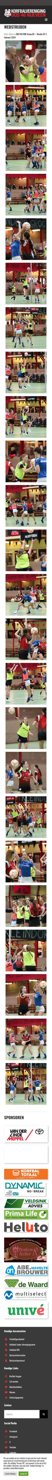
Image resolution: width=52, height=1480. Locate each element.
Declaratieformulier (17, 1355)
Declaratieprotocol (17, 1360)
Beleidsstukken (15, 1387)
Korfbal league (15, 1376)
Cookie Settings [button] (10, 1473)
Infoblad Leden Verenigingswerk (22, 1344)
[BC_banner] (26, 1146)
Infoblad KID (14, 1349)
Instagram (13, 1436)
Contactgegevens (16, 1397)
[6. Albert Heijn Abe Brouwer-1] (26, 1266)
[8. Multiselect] (25, 1291)
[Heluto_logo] (26, 1223)
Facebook (13, 1431)
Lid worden (13, 1381)
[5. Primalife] (26, 1211)
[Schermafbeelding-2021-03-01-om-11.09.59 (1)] (26, 1279)
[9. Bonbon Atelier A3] (25, 1238)
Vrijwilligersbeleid (16, 1339)
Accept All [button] (23, 1473)
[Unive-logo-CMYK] (26, 1303)
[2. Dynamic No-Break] (25, 1183)
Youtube (12, 1447)
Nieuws (12, 1392)
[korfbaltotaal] (26, 1170)
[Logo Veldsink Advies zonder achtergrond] (26, 1200)
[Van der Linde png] (26, 1126)
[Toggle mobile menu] (46, 19)
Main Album (9, 34)
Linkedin (12, 1452)
